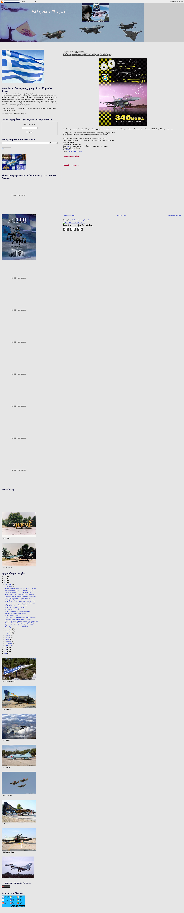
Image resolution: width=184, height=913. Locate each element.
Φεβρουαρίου (9, 643)
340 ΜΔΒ (75, 151)
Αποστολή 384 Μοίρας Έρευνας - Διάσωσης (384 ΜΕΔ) (19, 623)
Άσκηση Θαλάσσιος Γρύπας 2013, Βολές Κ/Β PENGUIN (19, 590)
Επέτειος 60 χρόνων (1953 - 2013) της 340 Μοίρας (87, 54)
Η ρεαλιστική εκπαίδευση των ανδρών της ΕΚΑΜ (18, 619)
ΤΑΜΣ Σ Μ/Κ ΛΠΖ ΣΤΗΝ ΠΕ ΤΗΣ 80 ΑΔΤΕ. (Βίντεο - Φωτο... (21, 602)
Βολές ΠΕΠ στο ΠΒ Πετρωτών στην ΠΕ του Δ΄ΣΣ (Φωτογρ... (21, 617)
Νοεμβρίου (9, 586)
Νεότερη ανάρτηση (69, 215)
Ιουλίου (8, 635)
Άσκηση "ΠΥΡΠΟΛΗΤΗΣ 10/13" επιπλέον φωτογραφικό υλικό (21, 621)
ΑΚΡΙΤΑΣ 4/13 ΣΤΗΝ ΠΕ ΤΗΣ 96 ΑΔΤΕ (16, 613)
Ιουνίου (8, 637)
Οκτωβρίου (9, 629)
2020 (5, 576)
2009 (5, 653)
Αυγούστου (9, 633)
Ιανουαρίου (9, 645)
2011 (5, 649)
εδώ (68, 146)
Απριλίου (8, 641)
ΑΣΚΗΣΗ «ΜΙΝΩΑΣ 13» (12, 609)
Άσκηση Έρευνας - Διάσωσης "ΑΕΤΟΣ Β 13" (16, 627)
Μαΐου (8, 639)
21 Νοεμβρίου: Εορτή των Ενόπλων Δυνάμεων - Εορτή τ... (20, 600)
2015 (5, 578)
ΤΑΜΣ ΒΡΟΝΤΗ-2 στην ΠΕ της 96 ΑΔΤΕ (16, 606)
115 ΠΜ (70, 151)
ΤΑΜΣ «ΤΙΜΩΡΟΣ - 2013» (12, 615)
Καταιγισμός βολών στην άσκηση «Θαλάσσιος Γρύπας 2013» (20, 596)
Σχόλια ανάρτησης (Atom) (80, 220)
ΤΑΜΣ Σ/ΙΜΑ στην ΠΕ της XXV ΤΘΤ (15, 607)
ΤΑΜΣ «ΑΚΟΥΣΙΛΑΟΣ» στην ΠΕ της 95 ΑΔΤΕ (17, 611)
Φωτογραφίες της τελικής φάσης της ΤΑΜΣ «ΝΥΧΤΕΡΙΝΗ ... (21, 588)
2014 (5, 580)
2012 (5, 647)
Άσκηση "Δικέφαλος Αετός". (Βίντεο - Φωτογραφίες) (18, 598)
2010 (5, 651)
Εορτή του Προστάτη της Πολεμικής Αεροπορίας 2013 (19, 625)
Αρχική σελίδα (121, 215)
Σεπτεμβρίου (9, 631)
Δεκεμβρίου (9, 584)
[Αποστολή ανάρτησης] (72, 149)
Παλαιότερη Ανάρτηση (175, 215)
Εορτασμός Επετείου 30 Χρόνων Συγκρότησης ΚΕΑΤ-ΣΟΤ (20, 604)
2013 (5, 582)
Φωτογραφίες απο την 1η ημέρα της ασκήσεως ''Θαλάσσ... (19, 594)
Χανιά (80, 151)
